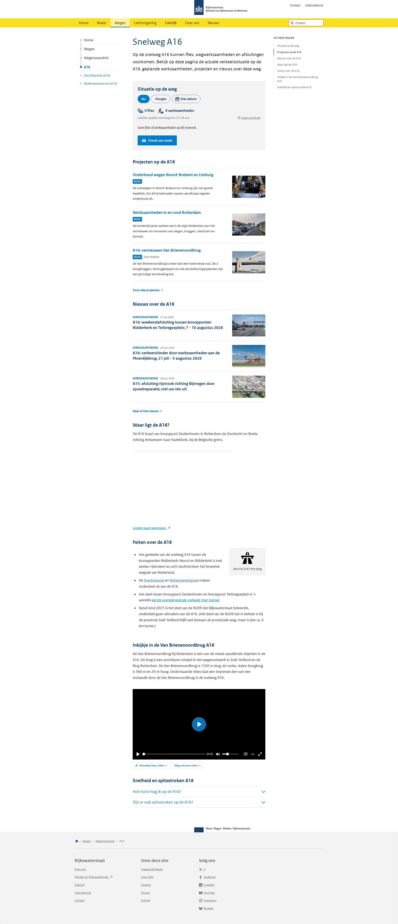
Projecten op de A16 (289, 52)
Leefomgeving (145, 23)
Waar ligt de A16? (287, 64)
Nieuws (214, 23)
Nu (144, 99)
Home (84, 23)
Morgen (160, 99)
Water (101, 23)
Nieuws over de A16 (289, 58)
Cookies (146, 885)
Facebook (210, 877)
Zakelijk (171, 23)
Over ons (192, 23)
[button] (186, 99)
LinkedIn (209, 885)
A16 (87, 67)
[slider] (173, 754)
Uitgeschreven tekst (186, 765)
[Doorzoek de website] (292, 22)
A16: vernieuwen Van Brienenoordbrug (167, 250)
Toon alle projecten (146, 290)
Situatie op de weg (288, 45)
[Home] (76, 841)
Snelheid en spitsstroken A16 (294, 87)
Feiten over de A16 (288, 71)
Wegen (120, 23)
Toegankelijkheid (152, 869)
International (314, 5)
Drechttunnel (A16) (97, 75)
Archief (145, 900)
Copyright (147, 877)
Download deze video (151, 765)
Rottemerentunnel (184, 580)
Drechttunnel (154, 580)
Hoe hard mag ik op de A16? (157, 791)
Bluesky (209, 908)
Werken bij (92, 877)
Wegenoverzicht (96, 58)
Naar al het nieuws (146, 411)
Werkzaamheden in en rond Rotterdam (167, 212)
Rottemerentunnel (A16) (101, 83)
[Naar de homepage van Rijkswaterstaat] (222, 9)
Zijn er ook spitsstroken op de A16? (163, 802)
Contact (295, 5)
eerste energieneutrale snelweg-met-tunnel (185, 600)
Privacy (145, 893)
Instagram (210, 900)
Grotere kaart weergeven (150, 528)
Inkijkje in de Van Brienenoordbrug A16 (297, 79)
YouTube (209, 893)
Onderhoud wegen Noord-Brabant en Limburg (173, 174)
